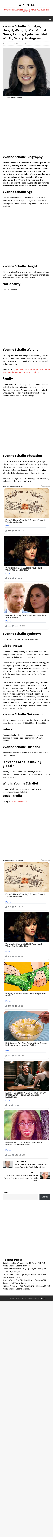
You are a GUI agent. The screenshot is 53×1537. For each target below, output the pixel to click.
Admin (23, 43)
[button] (49, 19)
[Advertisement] (26, 127)
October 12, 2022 (11, 43)
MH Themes (42, 1298)
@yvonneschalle (19, 801)
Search (5, 1192)
